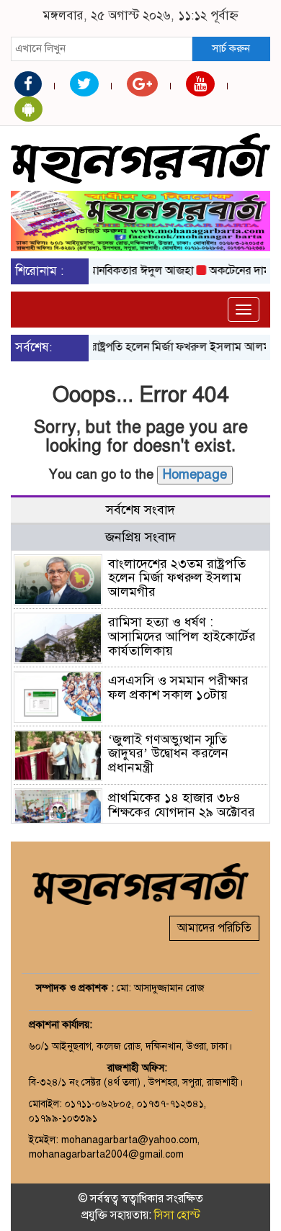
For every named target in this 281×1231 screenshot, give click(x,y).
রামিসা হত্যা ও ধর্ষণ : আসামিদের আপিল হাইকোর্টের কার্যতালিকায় (182, 636)
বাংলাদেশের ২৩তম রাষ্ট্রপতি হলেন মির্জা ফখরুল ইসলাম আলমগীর (177, 578)
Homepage (195, 474)
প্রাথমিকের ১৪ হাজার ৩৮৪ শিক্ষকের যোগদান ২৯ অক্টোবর (181, 805)
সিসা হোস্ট (177, 1215)
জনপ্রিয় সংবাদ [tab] (140, 537)
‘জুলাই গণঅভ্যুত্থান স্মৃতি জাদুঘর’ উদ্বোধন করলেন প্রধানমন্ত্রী (168, 753)
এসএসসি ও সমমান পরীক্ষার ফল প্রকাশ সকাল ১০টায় (178, 687)
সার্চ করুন (231, 48)
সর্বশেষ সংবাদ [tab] (140, 510)
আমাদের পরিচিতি (214, 928)
